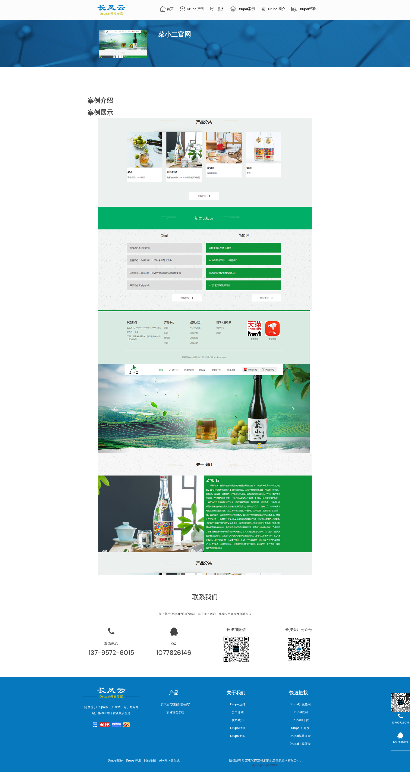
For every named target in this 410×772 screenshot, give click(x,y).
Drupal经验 (307, 9)
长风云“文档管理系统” (175, 704)
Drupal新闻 (237, 736)
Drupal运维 (237, 704)
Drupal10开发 (300, 728)
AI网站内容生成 (169, 760)
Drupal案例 (246, 9)
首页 (170, 9)
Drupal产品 (195, 9)
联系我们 (238, 720)
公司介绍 (238, 712)
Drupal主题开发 (300, 744)
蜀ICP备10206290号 (266, 765)
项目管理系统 (175, 712)
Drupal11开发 (300, 720)
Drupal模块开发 (300, 736)
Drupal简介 (276, 9)
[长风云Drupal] (111, 9)
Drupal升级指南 (300, 704)
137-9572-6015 (111, 652)
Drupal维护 (115, 760)
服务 (220, 9)
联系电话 (111, 643)
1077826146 (173, 652)
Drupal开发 (133, 760)
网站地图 (150, 760)
